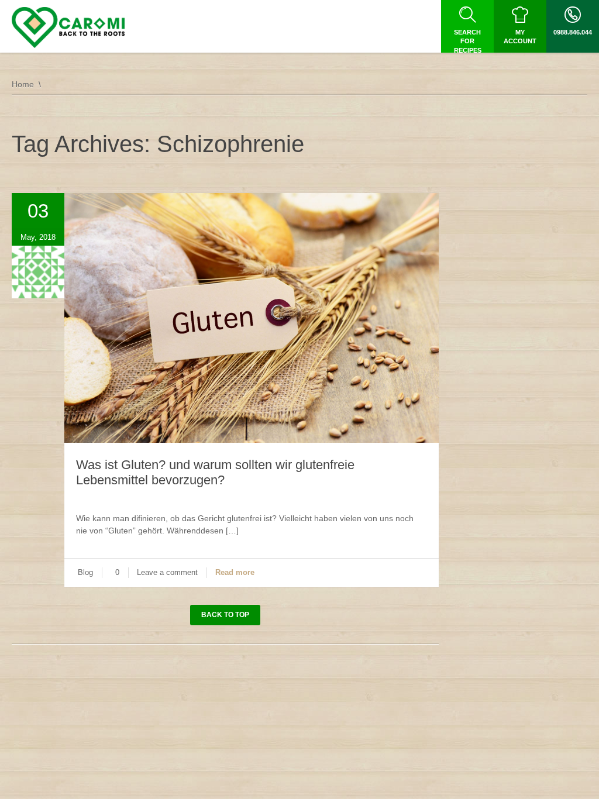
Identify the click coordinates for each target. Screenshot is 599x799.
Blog (85, 572)
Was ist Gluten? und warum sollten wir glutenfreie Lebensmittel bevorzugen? (215, 472)
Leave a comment (167, 572)
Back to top (225, 615)
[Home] (68, 27)
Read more (234, 572)
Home (23, 84)
